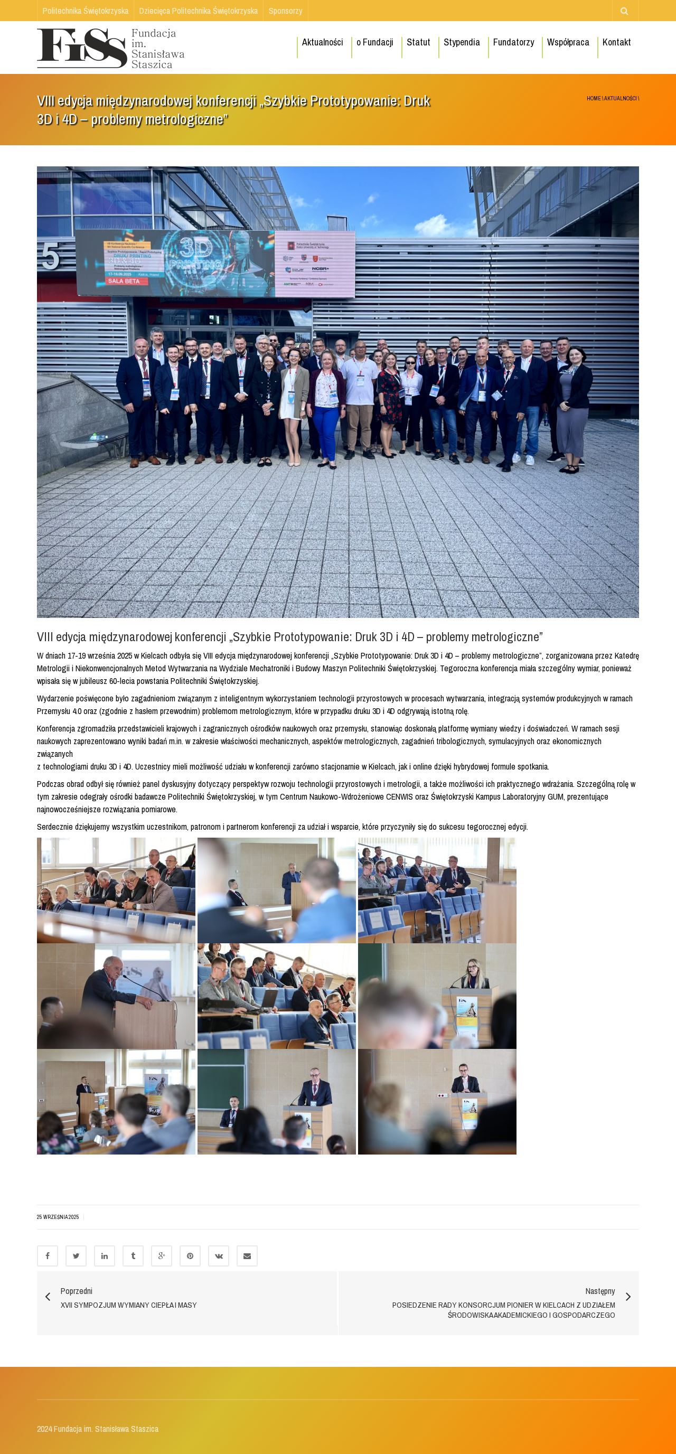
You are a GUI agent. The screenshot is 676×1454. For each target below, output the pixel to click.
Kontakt (617, 42)
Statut (418, 42)
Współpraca (568, 42)
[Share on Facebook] (47, 1256)
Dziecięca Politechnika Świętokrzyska (198, 10)
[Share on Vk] (218, 1256)
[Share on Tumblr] (133, 1256)
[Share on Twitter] (76, 1256)
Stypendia (462, 42)
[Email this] (247, 1256)
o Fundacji (374, 42)
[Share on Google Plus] (161, 1256)
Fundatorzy (513, 42)
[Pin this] (190, 1256)
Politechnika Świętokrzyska (85, 10)
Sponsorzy (286, 10)
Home (594, 98)
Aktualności (322, 42)
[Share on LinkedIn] (104, 1256)
